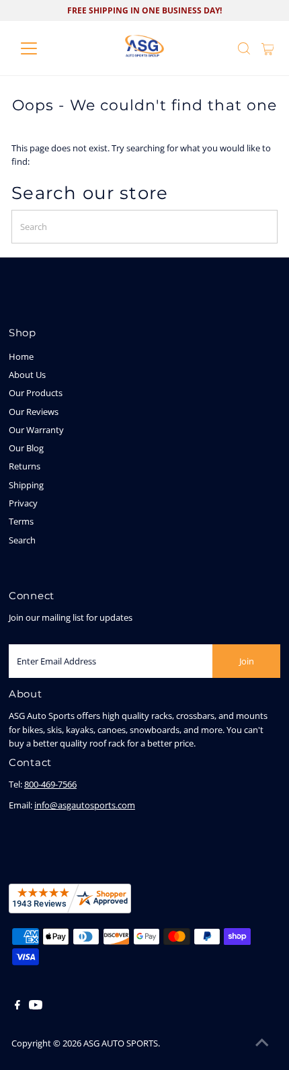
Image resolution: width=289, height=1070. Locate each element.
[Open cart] (267, 48)
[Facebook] (17, 1006)
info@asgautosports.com (84, 805)
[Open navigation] (43, 48)
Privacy (23, 503)
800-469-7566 (50, 784)
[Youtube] (36, 1006)
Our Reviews (33, 412)
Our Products (36, 393)
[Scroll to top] (262, 1043)
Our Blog (26, 448)
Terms (21, 521)
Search (22, 540)
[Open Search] (244, 48)
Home (21, 356)
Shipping (26, 485)
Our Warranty (36, 430)
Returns (24, 466)
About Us (27, 375)
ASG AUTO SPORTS (120, 1043)
